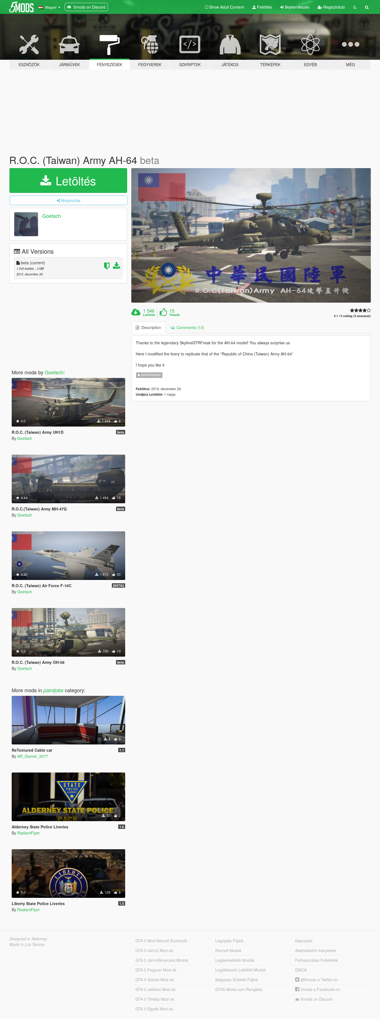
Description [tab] (150, 327)
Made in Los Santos (27, 944)
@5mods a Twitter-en (318, 979)
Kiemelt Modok (228, 950)
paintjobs (53, 690)
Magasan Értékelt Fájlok (236, 979)
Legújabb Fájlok (229, 940)
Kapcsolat (303, 940)
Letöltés (74, 180)
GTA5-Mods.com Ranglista (238, 989)
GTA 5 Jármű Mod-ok (154, 950)
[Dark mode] (355, 7)
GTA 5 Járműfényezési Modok (161, 960)
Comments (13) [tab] (189, 327)
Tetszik (174, 315)
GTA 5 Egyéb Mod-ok (154, 1008)
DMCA (301, 970)
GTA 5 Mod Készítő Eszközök (161, 940)
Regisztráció (333, 7)
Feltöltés (264, 7)
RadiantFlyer (28, 833)
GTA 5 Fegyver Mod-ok (155, 970)
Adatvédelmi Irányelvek (315, 950)
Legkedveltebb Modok (234, 960)
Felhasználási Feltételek (316, 960)
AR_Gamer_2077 (32, 756)
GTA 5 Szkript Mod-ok (154, 979)
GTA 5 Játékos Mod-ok (155, 989)
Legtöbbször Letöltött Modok (240, 970)
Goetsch (51, 215)
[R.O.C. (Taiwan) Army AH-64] (251, 235)
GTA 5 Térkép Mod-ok (154, 999)
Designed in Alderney (28, 938)
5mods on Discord (315, 999)
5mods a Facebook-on (319, 989)
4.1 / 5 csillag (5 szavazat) (352, 315)
